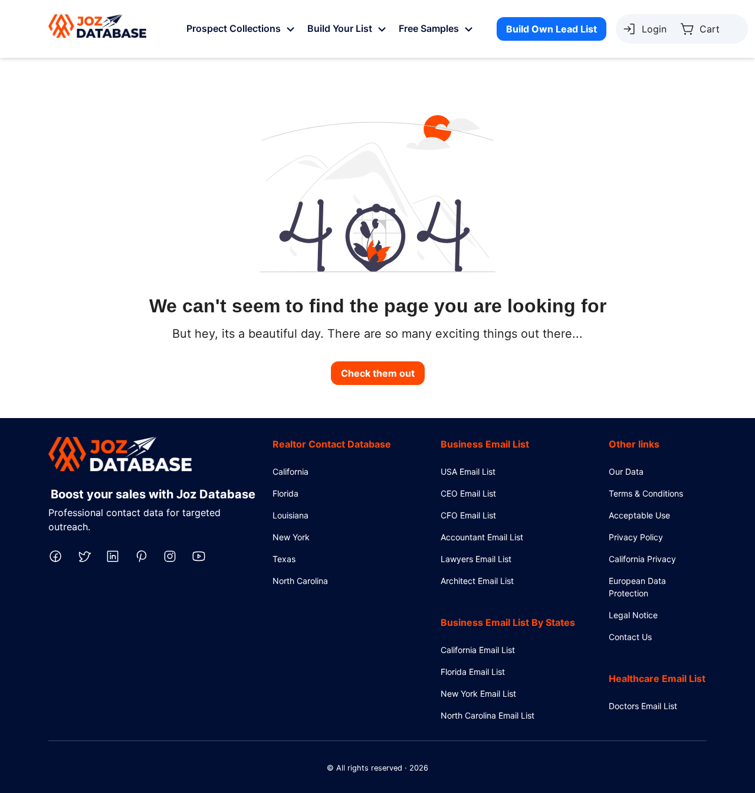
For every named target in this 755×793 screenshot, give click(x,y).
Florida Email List (473, 672)
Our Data (626, 471)
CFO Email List (468, 515)
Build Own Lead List (551, 29)
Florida (285, 493)
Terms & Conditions (646, 493)
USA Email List (468, 471)
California (290, 471)
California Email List (478, 650)
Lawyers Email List (476, 559)
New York (291, 537)
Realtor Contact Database (332, 444)
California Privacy (642, 559)
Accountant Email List (482, 537)
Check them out (378, 373)
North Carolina (300, 581)
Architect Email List (477, 581)
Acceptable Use (639, 515)
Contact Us (630, 637)
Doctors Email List (643, 706)
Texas (284, 559)
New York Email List (478, 693)
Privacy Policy (636, 537)
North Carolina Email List (487, 715)
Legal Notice (633, 615)
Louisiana (290, 515)
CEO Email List (468, 493)
